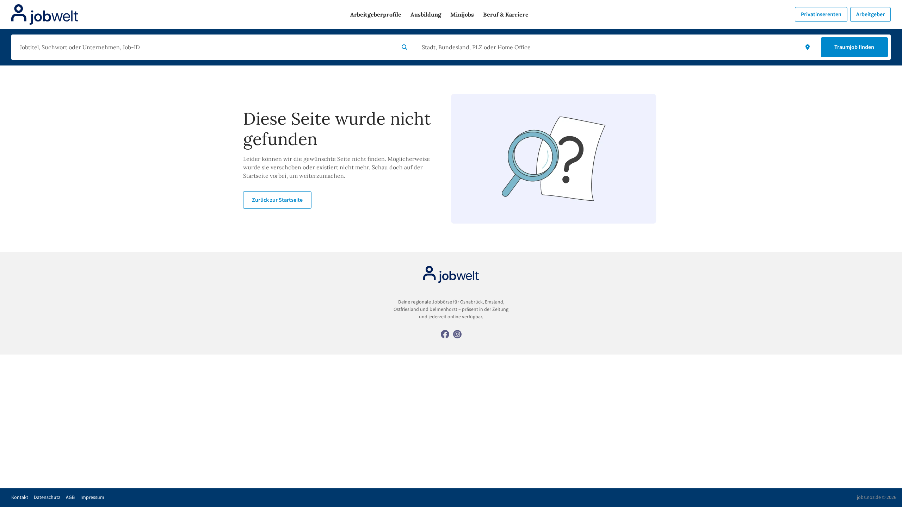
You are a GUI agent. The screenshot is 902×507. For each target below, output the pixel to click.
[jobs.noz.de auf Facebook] (445, 334)
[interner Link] (44, 14)
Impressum (92, 497)
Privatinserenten (821, 14)
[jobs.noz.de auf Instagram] (457, 334)
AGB (70, 497)
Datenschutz (47, 497)
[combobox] (206, 47)
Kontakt (19, 497)
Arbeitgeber (870, 14)
